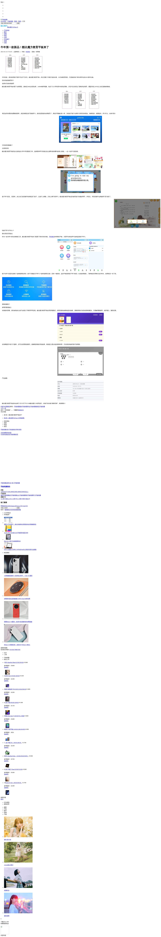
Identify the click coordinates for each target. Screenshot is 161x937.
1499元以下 (4, 491)
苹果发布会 (4, 506)
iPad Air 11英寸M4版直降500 (12, 541)
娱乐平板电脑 (13, 495)
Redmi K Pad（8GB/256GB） (13, 782)
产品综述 (6, 30)
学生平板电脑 (32, 406)
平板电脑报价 (5, 486)
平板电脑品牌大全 (6, 483)
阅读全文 (21, 410)
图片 (5, 32)
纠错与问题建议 (5, 406)
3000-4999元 (18, 491)
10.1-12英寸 (13, 499)
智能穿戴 (18, 509)
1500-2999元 (11, 491)
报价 (5, 35)
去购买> (6, 667)
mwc (18, 506)
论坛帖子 (6, 39)
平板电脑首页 (14, 434)
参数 (5, 34)
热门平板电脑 (16, 483)
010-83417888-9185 (14, 649)
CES (26, 506)
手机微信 (51, 236)
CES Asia (22, 506)
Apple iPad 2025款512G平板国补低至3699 (16, 532)
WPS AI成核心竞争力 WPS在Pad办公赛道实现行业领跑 (20, 549)
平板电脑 (10, 21)
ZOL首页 (3, 21)
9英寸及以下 (26, 499)
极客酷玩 (7, 509)
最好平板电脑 (23, 406)
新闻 (15, 21)
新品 (19, 21)
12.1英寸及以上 (5, 499)
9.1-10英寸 (20, 499)
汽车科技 (12, 509)
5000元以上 (25, 491)
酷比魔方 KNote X (12, 27)
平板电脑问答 (5, 429)
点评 (5, 37)
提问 (2, 799)
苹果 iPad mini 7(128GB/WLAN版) (14, 716)
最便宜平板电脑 (40, 406)
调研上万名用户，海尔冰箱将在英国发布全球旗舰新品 (20, 524)
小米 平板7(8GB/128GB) (12, 702)
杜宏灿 (28, 51)
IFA (16, 506)
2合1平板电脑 (21, 495)
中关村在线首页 (5, 434)
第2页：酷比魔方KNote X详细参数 (14, 418)
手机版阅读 (12, 429)
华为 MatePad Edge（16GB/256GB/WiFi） (17, 756)
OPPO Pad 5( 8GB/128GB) (12, 676)
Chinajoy (12, 506)
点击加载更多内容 (6, 432)
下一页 (4, 408)
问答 (5, 42)
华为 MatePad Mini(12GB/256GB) (14, 662)
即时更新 (18, 429)
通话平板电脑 (5, 495)
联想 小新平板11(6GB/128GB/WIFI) (15, 729)
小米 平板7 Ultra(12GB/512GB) (13, 769)
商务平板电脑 (29, 495)
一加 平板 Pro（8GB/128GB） (13, 742)
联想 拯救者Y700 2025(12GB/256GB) (15, 689)
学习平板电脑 (37, 495)
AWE (8, 506)
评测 (5, 41)
